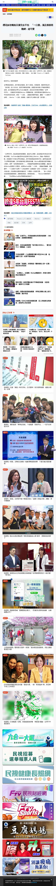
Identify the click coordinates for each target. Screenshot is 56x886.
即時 (8, 5)
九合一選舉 (26, 5)
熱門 (33, 5)
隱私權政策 (34, 882)
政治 (38, 5)
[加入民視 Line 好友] (28, 590)
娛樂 (48, 5)
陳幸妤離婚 (15, 5)
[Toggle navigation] (4, 2)
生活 (53, 5)
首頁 (3, 5)
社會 (43, 5)
